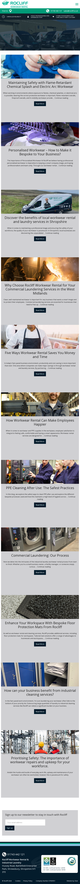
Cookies (18, 881)
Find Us (5, 11)
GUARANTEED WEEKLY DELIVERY (64, 16)
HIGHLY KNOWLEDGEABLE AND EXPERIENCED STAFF (15, 16)
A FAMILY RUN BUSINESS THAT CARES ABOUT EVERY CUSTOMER (40, 16)
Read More (40, 104)
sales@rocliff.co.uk (71, 11)
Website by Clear (72, 881)
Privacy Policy (27, 881)
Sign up (10, 828)
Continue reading (61, 98)
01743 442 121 (56, 11)
